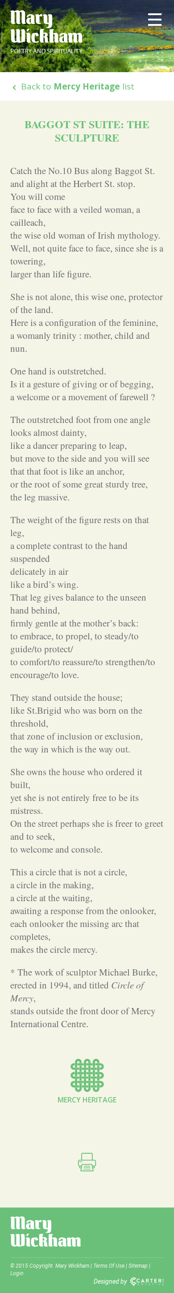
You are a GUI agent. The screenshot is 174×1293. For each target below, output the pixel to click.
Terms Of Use (108, 1266)
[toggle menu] (155, 19)
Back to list (76, 86)
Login (16, 1273)
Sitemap (138, 1266)
